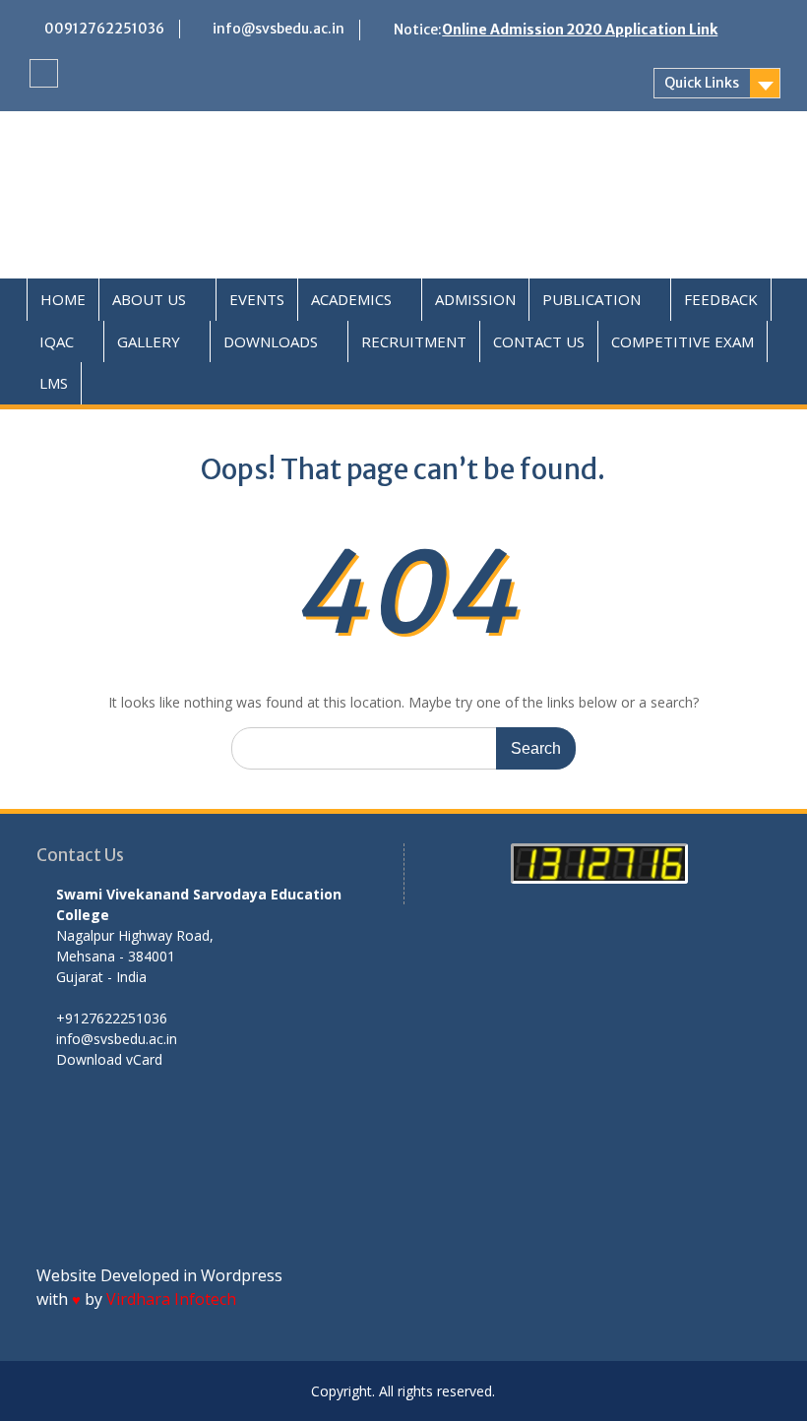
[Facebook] (44, 73)
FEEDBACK (721, 299)
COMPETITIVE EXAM (682, 341)
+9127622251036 (111, 1018)
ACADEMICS (351, 299)
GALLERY (148, 341)
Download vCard (109, 1059)
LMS (53, 383)
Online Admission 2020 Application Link (579, 29)
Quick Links (701, 83)
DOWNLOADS (270, 341)
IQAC (56, 341)
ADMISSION (475, 299)
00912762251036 (104, 28)
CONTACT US (539, 341)
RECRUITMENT (413, 341)
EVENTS (256, 299)
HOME (63, 299)
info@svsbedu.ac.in (278, 28)
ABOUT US (149, 299)
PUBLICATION (591, 299)
